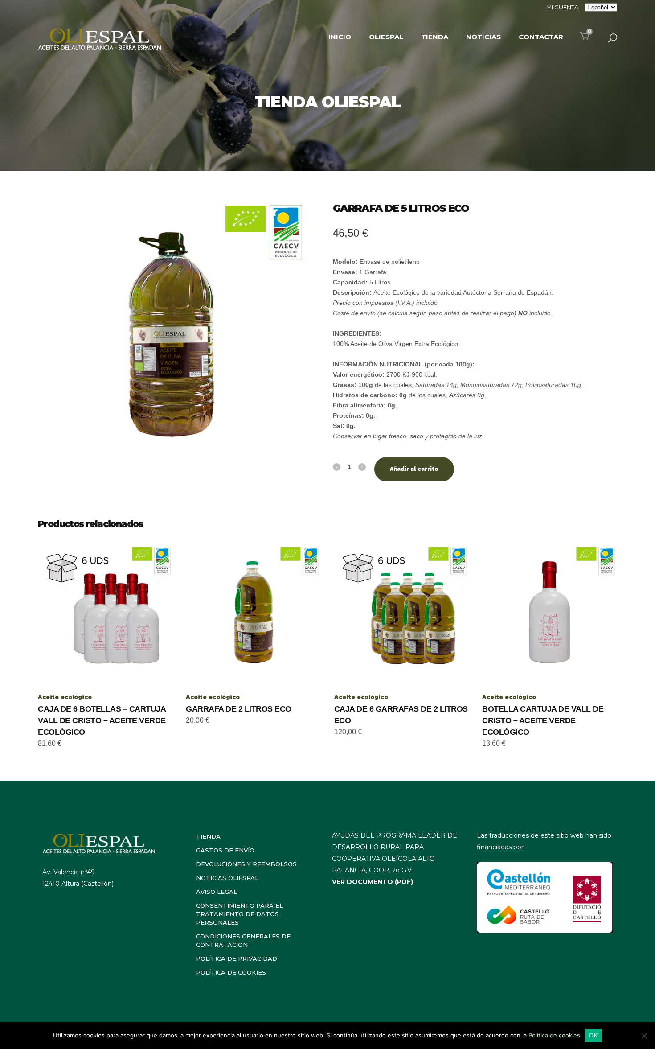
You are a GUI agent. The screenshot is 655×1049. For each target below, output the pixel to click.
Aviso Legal (216, 891)
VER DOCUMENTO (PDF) (372, 882)
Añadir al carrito (414, 469)
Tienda (208, 836)
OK (593, 1035)
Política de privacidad (236, 958)
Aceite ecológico (65, 697)
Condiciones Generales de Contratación (243, 940)
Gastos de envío (225, 850)
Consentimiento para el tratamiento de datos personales (239, 914)
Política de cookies (231, 972)
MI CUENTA (562, 7)
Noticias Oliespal (227, 877)
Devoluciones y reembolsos (246, 864)
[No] (643, 1035)
